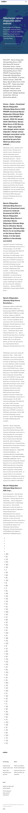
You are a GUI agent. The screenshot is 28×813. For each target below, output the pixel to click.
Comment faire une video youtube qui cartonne (19, 772)
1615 (7, 596)
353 (7, 743)
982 (7, 732)
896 (7, 585)
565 (7, 709)
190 (7, 606)
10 (6, 588)
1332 (7, 580)
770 (7, 738)
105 (7, 667)
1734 (7, 661)
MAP (4, 809)
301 (7, 701)
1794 (7, 654)
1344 (7, 672)
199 (6, 680)
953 (7, 669)
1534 (7, 722)
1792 (7, 664)
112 (6, 703)
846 (7, 651)
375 (7, 648)
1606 (7, 554)
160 (7, 556)
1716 (7, 627)
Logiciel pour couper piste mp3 (8, 766)
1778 (7, 659)
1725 (7, 740)
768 (7, 711)
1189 (7, 724)
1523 (7, 562)
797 (6, 727)
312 (6, 693)
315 (6, 719)
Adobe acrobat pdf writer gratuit (8, 787)
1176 (7, 601)
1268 (7, 638)
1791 (7, 685)
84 (6, 646)
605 (7, 625)
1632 (7, 690)
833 (7, 717)
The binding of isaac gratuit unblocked (7, 793)
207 (7, 617)
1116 (7, 730)
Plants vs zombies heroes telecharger (19, 766)
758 (7, 675)
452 (7, 698)
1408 (7, 714)
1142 (7, 559)
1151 (7, 604)
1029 (7, 643)
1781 (7, 640)
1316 (7, 706)
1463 (7, 564)
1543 (7, 735)
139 (6, 677)
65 (6, 583)
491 (6, 630)
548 (7, 572)
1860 (7, 611)
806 (7, 575)
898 (7, 619)
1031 (7, 614)
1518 (7, 598)
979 (7, 590)
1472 (7, 688)
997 (7, 577)
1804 (7, 682)
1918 (7, 593)
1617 (7, 622)
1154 (7, 609)
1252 (7, 696)
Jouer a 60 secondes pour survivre (7, 772)
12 (6, 569)
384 (7, 567)
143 (6, 635)
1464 (7, 633)
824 (7, 656)
